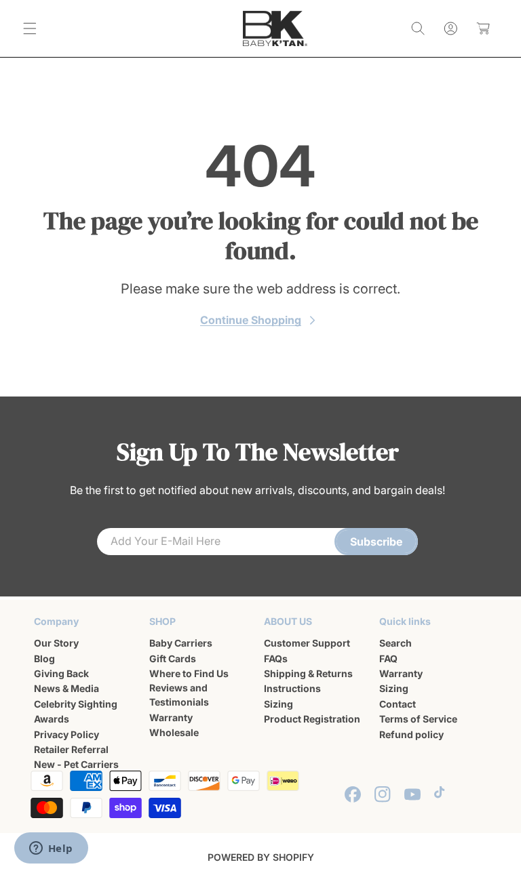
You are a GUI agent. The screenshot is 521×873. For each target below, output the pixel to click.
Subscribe (376, 541)
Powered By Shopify (261, 857)
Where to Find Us (189, 673)
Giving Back (61, 673)
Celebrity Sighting (75, 704)
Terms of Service (418, 719)
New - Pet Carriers (76, 764)
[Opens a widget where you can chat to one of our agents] (51, 849)
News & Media (66, 688)
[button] (30, 28)
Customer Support (307, 643)
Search (395, 643)
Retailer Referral (71, 749)
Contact (397, 704)
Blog (44, 658)
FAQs (276, 658)
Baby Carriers (180, 643)
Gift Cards (172, 658)
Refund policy (411, 734)
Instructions (292, 688)
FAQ (388, 658)
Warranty (171, 717)
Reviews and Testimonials (179, 695)
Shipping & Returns (308, 673)
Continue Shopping (250, 320)
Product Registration (312, 719)
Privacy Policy (66, 734)
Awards (51, 719)
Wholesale (174, 732)
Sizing (278, 704)
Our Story (56, 643)
